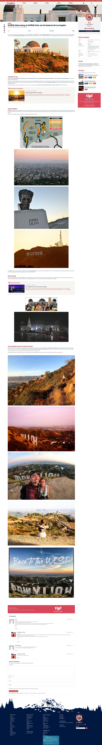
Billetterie (44, 724)
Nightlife (11, 729)
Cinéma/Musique (12, 718)
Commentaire (11, 664)
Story (9, 30)
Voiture (28, 729)
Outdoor (11, 730)
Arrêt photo (11, 717)
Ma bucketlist (61, 717)
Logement (28, 722)
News (44, 734)
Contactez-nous (98, 0)
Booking (86, 77)
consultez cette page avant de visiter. (31, 114)
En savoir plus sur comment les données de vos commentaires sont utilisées (34, 693)
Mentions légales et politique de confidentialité (66, 722)
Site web (10, 684)
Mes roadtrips (61, 716)
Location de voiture (46, 718)
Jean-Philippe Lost (19, 632)
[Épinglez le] (4, 28)
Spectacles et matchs (30, 725)
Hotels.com (90, 77)
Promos (44, 716)
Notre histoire (45, 735)
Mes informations (62, 718)
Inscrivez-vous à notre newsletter (90, 0)
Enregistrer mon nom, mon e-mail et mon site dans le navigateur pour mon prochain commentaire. (24, 688)
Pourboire (28, 724)
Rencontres (11, 731)
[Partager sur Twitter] (4, 26)
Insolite (11, 724)
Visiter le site (89, 44)
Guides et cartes (45, 723)
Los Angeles (40, 34)
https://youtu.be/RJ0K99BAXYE (28, 647)
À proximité (52, 30)
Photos (73, 30)
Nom (10, 677)
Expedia (94, 77)
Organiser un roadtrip (30, 723)
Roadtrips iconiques (13, 732)
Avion (27, 719)
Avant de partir (29, 718)
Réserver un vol (45, 717)
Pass (43, 722)
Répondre (16, 628)
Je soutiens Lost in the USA (58, 611)
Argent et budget (29, 716)
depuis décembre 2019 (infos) (34, 111)
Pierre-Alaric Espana (18, 645)
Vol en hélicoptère (45, 725)
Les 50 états (12, 725)
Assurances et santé (29, 717)
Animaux (11, 716)
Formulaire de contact (63, 726)
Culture (11, 722)
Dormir (29, 30)
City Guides (11, 719)
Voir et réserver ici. (59, 352)
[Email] (4, 30)
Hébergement (45, 719)
